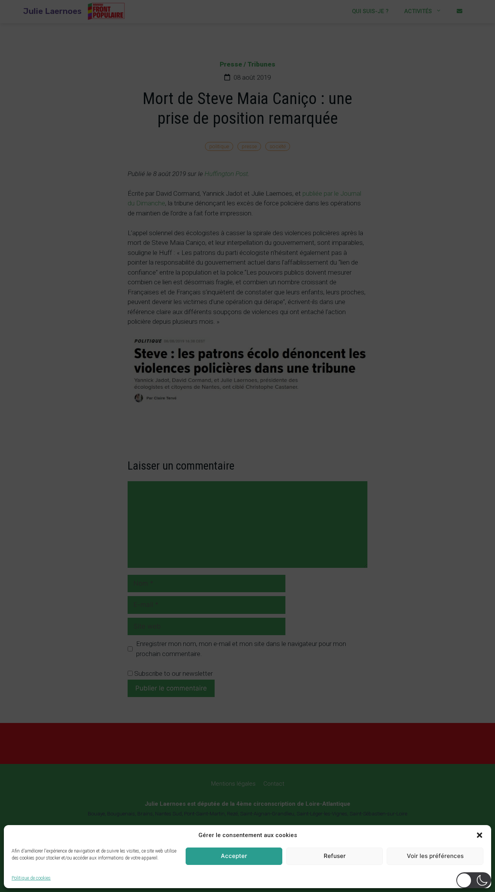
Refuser (335, 856)
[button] (479, 835)
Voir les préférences (435, 856)
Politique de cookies (31, 878)
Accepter (234, 856)
